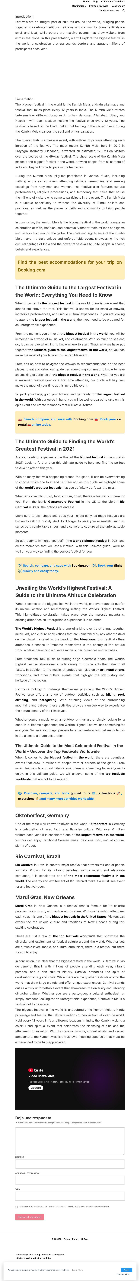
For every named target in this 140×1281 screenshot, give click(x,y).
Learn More (77, 1270)
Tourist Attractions (109, 10)
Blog (95, 1)
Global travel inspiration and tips (34, 1258)
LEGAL (84, 1239)
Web (17, 1189)
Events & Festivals (98, 6)
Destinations (79, 6)
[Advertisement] (70, 74)
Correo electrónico (27, 1173)
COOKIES (57, 1239)
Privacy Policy (71, 1239)
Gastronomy (118, 6)
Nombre (20, 1157)
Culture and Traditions (113, 1)
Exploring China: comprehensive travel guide (40, 1254)
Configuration (123, 1274)
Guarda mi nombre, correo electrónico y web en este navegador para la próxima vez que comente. (64, 1207)
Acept (126, 1270)
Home (86, 1)
